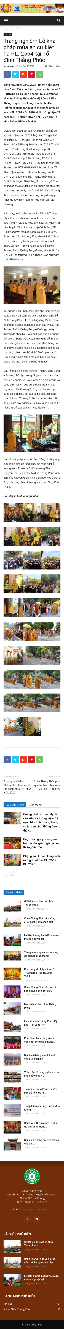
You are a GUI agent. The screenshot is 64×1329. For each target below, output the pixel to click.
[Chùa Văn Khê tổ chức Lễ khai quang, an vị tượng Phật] (12, 1127)
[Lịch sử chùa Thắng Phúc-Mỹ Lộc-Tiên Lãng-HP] (12, 1025)
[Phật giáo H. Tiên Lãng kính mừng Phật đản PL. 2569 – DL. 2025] (12, 860)
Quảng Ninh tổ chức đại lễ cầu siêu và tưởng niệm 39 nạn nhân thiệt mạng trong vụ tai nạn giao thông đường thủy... (41, 822)
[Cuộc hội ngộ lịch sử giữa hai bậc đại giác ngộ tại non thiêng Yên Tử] (12, 843)
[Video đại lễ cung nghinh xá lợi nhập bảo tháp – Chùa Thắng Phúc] (12, 1076)
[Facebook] (27, 1219)
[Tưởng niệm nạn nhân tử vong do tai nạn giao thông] (12, 955)
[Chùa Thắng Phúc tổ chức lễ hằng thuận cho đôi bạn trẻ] (12, 991)
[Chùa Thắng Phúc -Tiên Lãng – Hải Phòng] (32, 8)
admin (10, 66)
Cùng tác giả (35, 805)
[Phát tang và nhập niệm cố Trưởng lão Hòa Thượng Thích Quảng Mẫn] (12, 974)
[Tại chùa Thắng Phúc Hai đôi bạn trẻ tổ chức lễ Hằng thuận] (12, 1093)
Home (7, 29)
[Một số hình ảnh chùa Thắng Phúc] (12, 1008)
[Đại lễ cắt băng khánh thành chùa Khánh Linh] (12, 1059)
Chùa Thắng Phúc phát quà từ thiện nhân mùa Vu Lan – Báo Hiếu (47, 785)
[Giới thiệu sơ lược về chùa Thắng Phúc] (12, 906)
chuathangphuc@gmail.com (35, 1209)
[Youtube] (36, 1219)
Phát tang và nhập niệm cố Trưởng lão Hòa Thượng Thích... (39, 973)
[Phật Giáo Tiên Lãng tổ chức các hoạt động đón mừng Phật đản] (12, 1042)
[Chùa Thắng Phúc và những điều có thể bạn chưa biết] (12, 922)
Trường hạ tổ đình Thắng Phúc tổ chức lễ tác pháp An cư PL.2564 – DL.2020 (17, 787)
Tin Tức (16, 29)
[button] (59, 20)
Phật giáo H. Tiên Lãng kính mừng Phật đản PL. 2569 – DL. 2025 (41, 860)
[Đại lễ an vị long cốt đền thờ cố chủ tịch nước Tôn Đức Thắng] (12, 1144)
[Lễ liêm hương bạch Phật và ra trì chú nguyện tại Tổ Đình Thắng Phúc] (12, 940)
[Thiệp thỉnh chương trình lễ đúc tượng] (12, 1110)
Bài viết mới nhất (15, 805)
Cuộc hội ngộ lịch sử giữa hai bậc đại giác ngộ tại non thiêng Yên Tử (41, 843)
